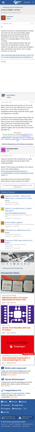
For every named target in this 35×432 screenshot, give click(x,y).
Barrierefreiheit (16, 426)
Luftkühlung (17, 234)
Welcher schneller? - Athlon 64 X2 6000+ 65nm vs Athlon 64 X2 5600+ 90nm (18, 198)
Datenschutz (25, 426)
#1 (33, 23)
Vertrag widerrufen (27, 424)
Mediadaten (17, 424)
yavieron (5, 12)
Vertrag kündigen (6, 426)
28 (5, 303)
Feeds (5, 402)
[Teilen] (30, 23)
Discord (14, 402)
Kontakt (11, 424)
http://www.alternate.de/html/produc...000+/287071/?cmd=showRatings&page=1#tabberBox (17, 56)
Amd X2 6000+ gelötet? (14, 222)
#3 (33, 155)
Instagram (6, 409)
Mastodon (17, 409)
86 (5, 333)
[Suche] (33, 2)
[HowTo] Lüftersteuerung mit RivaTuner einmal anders (17, 144)
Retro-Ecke (15, 202)
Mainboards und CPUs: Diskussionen (24, 224)
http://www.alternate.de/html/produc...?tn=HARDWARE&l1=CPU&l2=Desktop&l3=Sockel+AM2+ (17, 173)
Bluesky (24, 402)
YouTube (6, 412)
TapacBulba (8, 202)
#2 (33, 102)
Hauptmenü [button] (3, 2)
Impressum (4, 424)
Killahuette (8, 215)
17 (5, 363)
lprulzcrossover (9, 244)
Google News (18, 405)
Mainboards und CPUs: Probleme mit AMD (18, 215)
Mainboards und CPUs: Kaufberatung (16, 245)
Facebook (6, 405)
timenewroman (9, 224)
